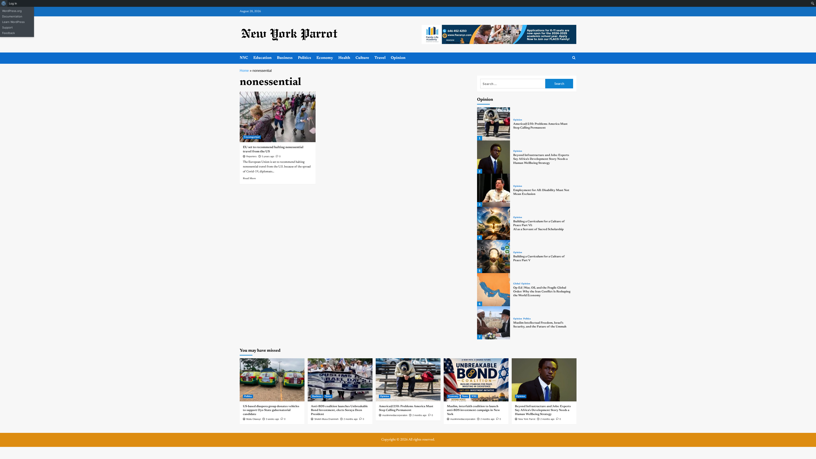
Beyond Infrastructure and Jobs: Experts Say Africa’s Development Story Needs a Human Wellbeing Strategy (541, 159)
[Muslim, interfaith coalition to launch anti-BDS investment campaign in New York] (476, 379)
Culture (362, 58)
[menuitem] (3, 3)
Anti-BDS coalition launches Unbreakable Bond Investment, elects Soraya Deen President (339, 410)
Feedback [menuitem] (8, 33)
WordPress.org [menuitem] (12, 11)
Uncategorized (252, 137)
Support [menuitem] (7, 27)
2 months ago (351, 419)
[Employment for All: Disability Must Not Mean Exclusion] (493, 190)
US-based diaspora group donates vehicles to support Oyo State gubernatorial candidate (271, 410)
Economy (324, 58)
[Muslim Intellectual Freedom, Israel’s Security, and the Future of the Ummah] (493, 322)
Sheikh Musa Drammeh (326, 419)
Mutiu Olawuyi (253, 419)
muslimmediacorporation (394, 415)
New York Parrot (526, 419)
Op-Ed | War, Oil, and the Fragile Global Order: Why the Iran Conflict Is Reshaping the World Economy (541, 291)
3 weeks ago (272, 419)
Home (244, 70)
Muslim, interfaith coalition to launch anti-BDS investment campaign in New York (473, 410)
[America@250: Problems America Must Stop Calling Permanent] (493, 123)
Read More (249, 178)
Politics (304, 58)
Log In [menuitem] (13, 3)
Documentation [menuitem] (12, 16)
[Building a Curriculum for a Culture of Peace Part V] (493, 256)
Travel (379, 58)
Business (285, 58)
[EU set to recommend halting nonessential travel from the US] (278, 117)
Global (516, 284)
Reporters (251, 156)
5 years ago (268, 156)
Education (262, 58)
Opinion (398, 58)
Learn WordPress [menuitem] (13, 22)
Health (344, 58)
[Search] (574, 58)
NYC (244, 58)
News (328, 396)
